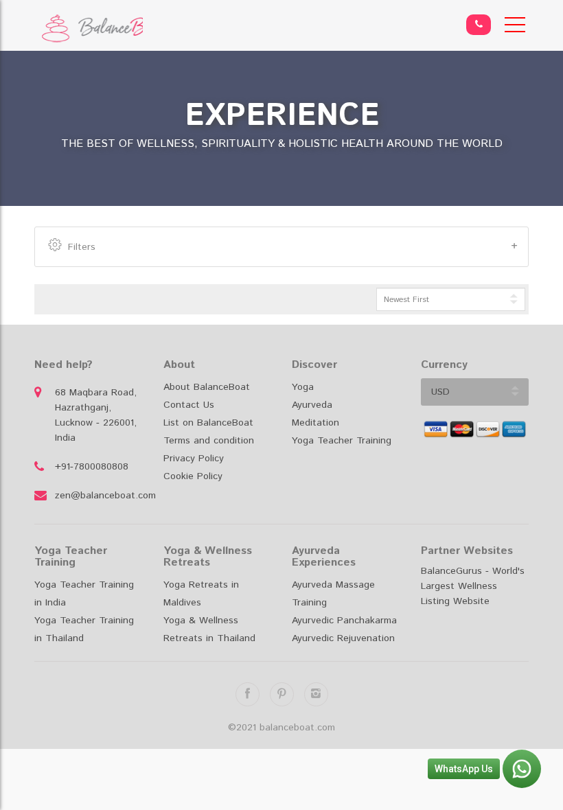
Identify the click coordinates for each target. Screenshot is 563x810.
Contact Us (188, 405)
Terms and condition (208, 441)
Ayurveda (312, 405)
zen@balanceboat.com (99, 495)
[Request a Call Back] (478, 24)
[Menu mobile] (515, 27)
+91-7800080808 (91, 467)
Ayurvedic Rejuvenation (343, 638)
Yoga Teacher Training (341, 441)
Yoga (303, 387)
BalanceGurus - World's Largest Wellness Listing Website (473, 586)
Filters (81, 247)
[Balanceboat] (88, 29)
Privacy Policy (193, 458)
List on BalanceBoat (208, 423)
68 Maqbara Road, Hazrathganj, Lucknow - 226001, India (96, 415)
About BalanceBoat (206, 387)
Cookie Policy (192, 476)
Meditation (315, 423)
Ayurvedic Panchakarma (344, 620)
